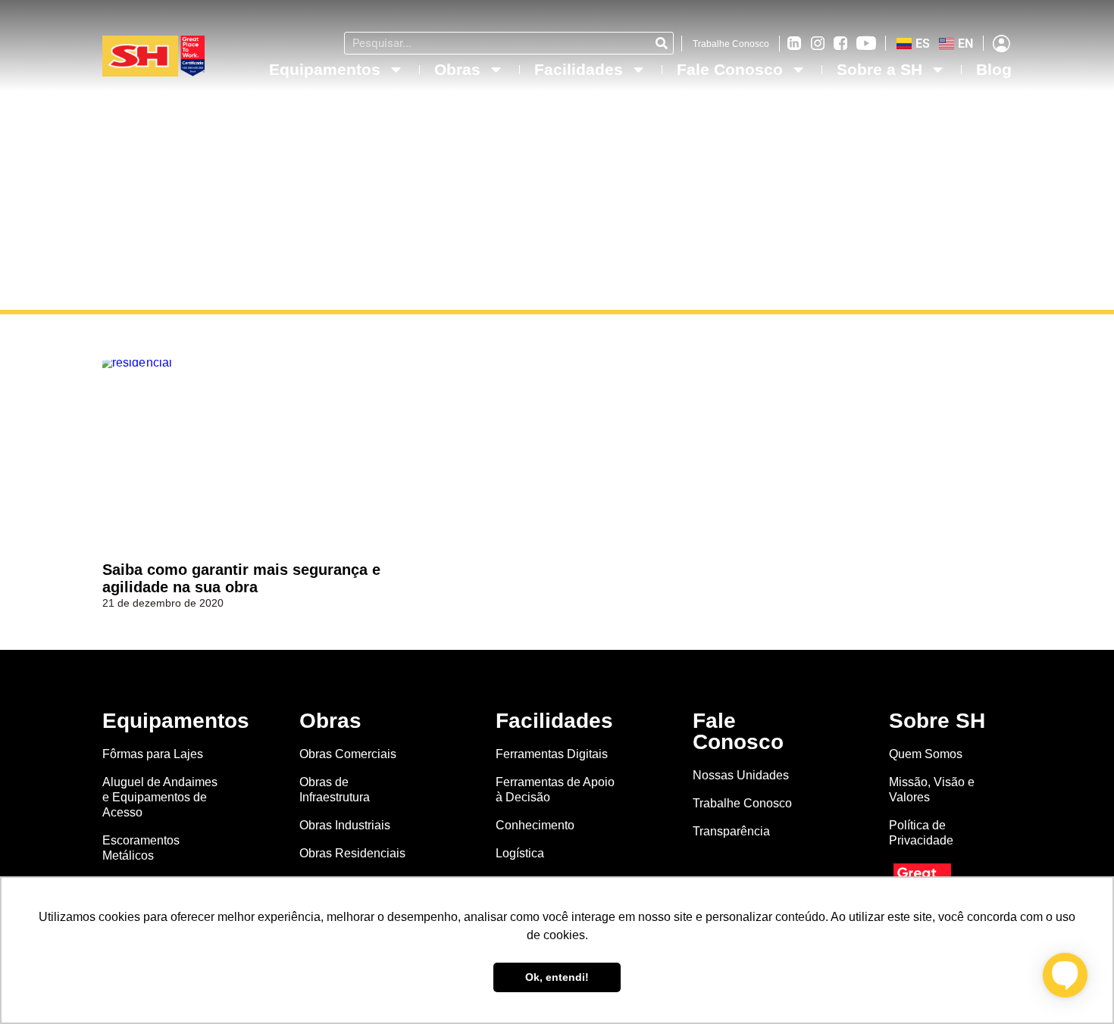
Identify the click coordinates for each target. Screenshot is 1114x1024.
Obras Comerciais (347, 754)
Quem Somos (925, 754)
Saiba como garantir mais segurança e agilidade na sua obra (241, 578)
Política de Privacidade (921, 833)
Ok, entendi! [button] (557, 977)
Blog (994, 69)
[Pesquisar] (661, 43)
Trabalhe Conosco (731, 44)
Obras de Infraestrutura (334, 790)
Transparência (733, 831)
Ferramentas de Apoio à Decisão (555, 790)
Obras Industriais (344, 825)
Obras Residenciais (352, 853)
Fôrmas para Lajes (152, 754)
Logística (520, 853)
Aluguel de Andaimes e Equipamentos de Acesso (159, 797)
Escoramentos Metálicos (141, 848)
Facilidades (578, 69)
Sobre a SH (879, 69)
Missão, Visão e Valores (932, 790)
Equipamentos (324, 69)
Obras (457, 69)
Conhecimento (535, 825)
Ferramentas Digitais (552, 754)
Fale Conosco (730, 69)
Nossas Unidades (741, 775)
